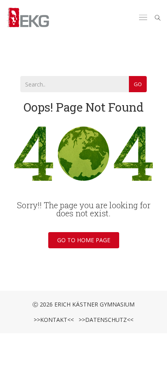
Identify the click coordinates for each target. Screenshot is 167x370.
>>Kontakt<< (54, 319)
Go (138, 84)
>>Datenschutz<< (104, 319)
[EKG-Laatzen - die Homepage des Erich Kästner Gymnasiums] (28, 17)
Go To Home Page (83, 240)
